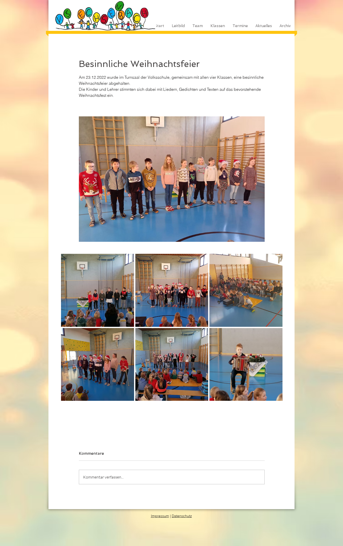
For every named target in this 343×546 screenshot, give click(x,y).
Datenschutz (182, 516)
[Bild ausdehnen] (172, 179)
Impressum (160, 516)
